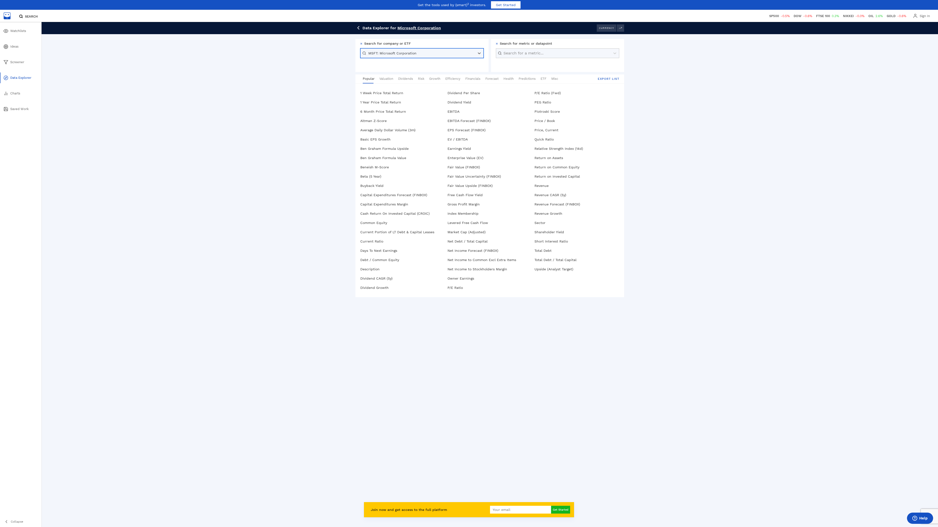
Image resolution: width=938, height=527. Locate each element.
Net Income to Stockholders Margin (477, 269)
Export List (608, 79)
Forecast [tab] (492, 79)
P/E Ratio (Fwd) (547, 93)
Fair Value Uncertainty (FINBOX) (474, 176)
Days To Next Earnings (378, 251)
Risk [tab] (421, 79)
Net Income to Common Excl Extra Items (482, 260)
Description (370, 269)
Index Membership (463, 213)
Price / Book (544, 121)
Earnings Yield (459, 149)
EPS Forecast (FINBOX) (467, 130)
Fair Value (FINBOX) (464, 167)
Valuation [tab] (386, 79)
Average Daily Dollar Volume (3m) (388, 130)
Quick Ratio (544, 139)
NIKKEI (853, 16)
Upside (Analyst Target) (553, 269)
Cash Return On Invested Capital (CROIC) (395, 213)
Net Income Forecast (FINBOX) (473, 251)
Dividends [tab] (405, 79)
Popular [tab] (368, 79)
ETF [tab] (543, 79)
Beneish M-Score (374, 167)
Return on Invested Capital (557, 176)
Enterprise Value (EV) (465, 158)
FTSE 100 (827, 16)
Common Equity (373, 223)
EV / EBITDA (458, 139)
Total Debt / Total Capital (555, 260)
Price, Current (546, 130)
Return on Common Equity (556, 167)
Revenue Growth (548, 213)
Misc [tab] (554, 79)
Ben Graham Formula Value (383, 158)
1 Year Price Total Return (380, 102)
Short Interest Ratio (551, 241)
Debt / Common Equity (379, 260)
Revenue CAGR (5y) (550, 195)
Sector (539, 223)
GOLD (896, 16)
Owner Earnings (461, 278)
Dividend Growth (374, 288)
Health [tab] (508, 79)
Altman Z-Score (373, 121)
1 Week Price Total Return (381, 93)
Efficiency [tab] (452, 79)
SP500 (779, 16)
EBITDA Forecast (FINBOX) (469, 121)
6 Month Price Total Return (383, 111)
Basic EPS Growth (375, 139)
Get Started (506, 5)
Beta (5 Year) (370, 176)
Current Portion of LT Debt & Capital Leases (397, 232)
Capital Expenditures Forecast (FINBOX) (393, 195)
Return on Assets (548, 158)
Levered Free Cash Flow (468, 223)
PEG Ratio (542, 102)
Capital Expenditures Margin (384, 204)
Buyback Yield (372, 186)
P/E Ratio (455, 288)
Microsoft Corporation (419, 28)
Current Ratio (371, 241)
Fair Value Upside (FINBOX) (470, 186)
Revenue (541, 186)
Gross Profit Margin (464, 204)
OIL (875, 16)
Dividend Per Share (464, 93)
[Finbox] (7, 16)
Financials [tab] (472, 79)
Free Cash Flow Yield (465, 195)
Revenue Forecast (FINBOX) (557, 204)
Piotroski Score (547, 111)
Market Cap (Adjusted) (467, 232)
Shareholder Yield (549, 232)
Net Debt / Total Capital (468, 241)
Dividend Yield (459, 102)
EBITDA (453, 111)
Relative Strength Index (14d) (558, 149)
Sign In (925, 16)
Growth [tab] (434, 79)
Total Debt (543, 251)
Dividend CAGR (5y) (376, 278)
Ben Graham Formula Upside (384, 149)
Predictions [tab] (527, 79)
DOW (803, 16)
